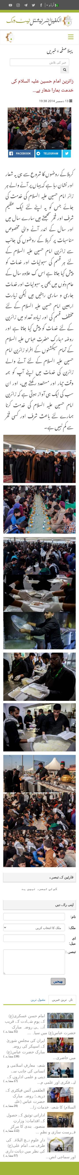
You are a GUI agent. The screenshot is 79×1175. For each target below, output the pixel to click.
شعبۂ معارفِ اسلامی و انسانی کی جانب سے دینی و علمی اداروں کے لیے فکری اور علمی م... (41, 1073)
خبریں (51, 49)
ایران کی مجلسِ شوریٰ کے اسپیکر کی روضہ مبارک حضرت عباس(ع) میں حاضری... (41, 1048)
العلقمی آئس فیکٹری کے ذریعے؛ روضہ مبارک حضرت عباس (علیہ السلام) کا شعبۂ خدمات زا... (40, 1098)
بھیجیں (58, 981)
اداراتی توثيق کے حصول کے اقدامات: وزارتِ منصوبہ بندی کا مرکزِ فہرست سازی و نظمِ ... (41, 1123)
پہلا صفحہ (66, 49)
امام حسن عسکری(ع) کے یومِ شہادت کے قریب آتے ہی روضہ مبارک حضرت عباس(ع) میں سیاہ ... (40, 1024)
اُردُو (51, 5)
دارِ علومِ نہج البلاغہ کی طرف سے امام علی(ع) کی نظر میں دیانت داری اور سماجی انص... (40, 1148)
